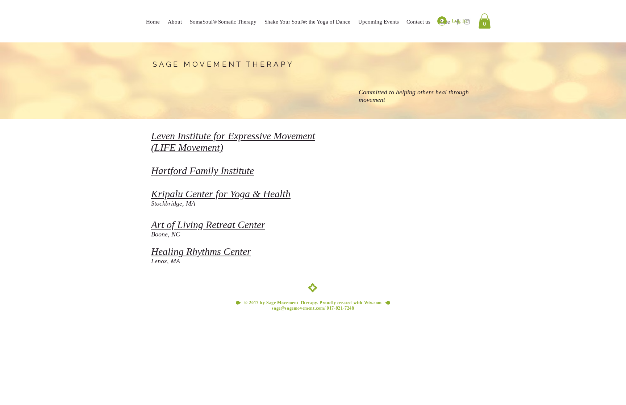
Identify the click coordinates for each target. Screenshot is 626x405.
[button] (484, 21)
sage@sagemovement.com (298, 308)
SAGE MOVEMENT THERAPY (223, 64)
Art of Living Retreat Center (208, 224)
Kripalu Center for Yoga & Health (221, 193)
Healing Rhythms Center (201, 251)
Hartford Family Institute (202, 170)
